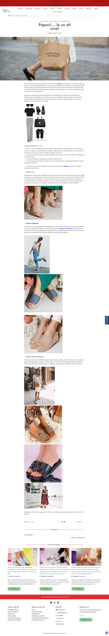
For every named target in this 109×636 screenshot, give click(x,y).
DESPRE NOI (36, 614)
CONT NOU (11, 614)
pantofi (73, 567)
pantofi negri (81, 573)
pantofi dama (79, 567)
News (13, 15)
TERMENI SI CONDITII (38, 616)
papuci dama (53, 21)
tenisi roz (54, 573)
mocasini (10, 571)
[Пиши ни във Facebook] (107, 634)
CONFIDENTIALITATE (38, 620)
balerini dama (28, 567)
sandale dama (25, 571)
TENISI (52, 8)
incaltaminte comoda (20, 569)
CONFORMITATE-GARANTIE (40, 618)
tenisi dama (48, 573)
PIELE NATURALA (58, 12)
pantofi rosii (89, 573)
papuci (66, 166)
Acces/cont (98, 1)
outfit (47, 21)
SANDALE (37, 8)
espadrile (64, 567)
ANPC (33, 610)
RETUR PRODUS (13, 612)
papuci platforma (61, 21)
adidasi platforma (56, 567)
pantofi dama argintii (89, 567)
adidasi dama (15, 567)
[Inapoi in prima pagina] (9, 15)
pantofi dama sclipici (87, 571)
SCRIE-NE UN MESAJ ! (14, 620)
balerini (22, 567)
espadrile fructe (44, 569)
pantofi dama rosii (76, 571)
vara (68, 21)
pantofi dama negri (93, 569)
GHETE (81, 8)
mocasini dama (17, 571)
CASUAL (67, 8)
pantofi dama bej (82, 569)
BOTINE (74, 8)
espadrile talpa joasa (56, 569)
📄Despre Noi (60, 618)
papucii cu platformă (65, 228)
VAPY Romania (60, 624)
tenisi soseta (61, 573)
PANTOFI (59, 8)
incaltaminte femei (55, 571)
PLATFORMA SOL (37, 612)
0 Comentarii (79, 521)
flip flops (42, 21)
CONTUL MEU (12, 616)
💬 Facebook (59, 615)
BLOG (59, 621)
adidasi (9, 567)
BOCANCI (88, 8)
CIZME (96, 8)
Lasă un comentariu (77, 537)
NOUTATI (20, 8)
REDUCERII (29, 8)
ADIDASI (45, 8)
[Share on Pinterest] (64, 521)
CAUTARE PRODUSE (14, 618)
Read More (14, 588)
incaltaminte (11, 569)
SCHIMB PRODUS (13, 610)
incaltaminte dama (32, 569)
